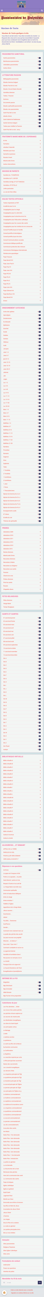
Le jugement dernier (9, 951)
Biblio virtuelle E (8, 774)
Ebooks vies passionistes (21, 109)
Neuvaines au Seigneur (10, 565)
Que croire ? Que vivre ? (10, 944)
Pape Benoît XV (8, 297)
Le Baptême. (7, 1054)
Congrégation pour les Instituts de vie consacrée (17, 226)
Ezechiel (21, 328)
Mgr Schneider (21, 989)
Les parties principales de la (11, 1229)
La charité (6, 961)
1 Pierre (21, 487)
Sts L (21, 695)
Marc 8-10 (21, 416)
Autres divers (21, 68)
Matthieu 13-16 (21, 436)
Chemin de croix (8, 576)
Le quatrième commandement (12, 1111)
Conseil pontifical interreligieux (12, 233)
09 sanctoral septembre (21, 645)
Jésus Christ (7, 1212)
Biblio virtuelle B (8, 764)
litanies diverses (8, 552)
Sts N (21, 702)
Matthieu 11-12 (21, 433)
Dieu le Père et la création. (11, 1223)
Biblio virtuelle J (8, 791)
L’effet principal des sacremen (12, 1060)
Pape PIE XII (7, 273)
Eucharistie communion (10, 1047)
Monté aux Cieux (8, 1199)
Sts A (21, 658)
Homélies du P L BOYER (10, 178)
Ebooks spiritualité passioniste (21, 106)
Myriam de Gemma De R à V (21, 507)
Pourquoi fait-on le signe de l (11, 964)
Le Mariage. (6, 1030)
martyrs (21, 749)
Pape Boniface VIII (9, 294)
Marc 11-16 (21, 419)
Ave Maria (6, 1131)
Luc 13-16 (21, 399)
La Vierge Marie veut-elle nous (12, 887)
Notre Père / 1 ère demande (11, 1155)
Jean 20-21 (21, 369)
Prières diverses (8, 579)
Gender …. (6, 927)
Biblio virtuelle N (8, 801)
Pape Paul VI (7, 267)
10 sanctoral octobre (21, 648)
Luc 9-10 (21, 393)
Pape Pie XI (6, 277)
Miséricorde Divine (9, 161)
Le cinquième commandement (12, 1108)
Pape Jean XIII (7, 270)
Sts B (21, 662)
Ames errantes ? (8, 900)
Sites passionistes (9, 1243)
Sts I (21, 685)
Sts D (21, 668)
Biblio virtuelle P (8, 808)
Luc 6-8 (21, 389)
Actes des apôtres (21, 311)
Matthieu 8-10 (21, 430)
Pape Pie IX (6, 284)
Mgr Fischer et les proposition (12, 996)
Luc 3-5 (21, 386)
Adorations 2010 (8, 535)
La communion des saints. (11, 1179)
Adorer (5, 917)
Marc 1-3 (21, 409)
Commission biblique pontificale (13, 243)
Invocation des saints (9, 1128)
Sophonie (21, 463)
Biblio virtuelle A (8, 760)
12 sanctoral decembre (21, 655)
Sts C (21, 665)
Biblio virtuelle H (8, 784)
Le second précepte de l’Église (12, 1084)
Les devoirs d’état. (8, 1071)
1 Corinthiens (21, 477)
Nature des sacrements (10, 1064)
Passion (5, 572)
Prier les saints (7, 582)
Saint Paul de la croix (21, 112)
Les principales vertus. (10, 1027)
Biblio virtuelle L (8, 794)
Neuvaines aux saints (9, 569)
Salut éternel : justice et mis (11, 880)
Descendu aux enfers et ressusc (13, 1202)
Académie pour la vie (9, 206)
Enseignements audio (21, 511)
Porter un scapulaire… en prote (12, 877)
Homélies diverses (21, 92)
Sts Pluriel (21, 746)
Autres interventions (9, 164)
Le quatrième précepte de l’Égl (12, 1077)
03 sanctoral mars (21, 624)
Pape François (7, 257)
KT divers (21, 514)
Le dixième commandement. (11, 1094)
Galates (21, 335)
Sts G (21, 678)
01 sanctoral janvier (21, 618)
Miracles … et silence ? (10, 941)
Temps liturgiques (8, 607)
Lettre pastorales (8, 188)
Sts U (21, 726)
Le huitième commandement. (12, 1098)
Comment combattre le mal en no (13, 947)
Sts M (21, 699)
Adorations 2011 (8, 538)
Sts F (21, 675)
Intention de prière (8, 1271)
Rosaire (5, 586)
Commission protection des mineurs (14, 247)
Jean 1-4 (21, 352)
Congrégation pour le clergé (11, 209)
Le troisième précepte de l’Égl (12, 1081)
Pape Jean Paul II (8, 263)
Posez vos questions (9, 1268)
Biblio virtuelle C (8, 767)
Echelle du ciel (21, 517)
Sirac (21, 460)
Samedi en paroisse (9, 154)
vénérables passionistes (21, 64)
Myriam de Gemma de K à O (21, 501)
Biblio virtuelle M (8, 797)
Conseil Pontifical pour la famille (13, 230)
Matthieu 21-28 (21, 443)
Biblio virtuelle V (8, 824)
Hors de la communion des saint (13, 1175)
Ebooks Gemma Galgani (21, 82)
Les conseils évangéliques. (11, 1067)
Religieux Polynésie (9, 1247)
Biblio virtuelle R (8, 814)
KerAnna (21, 99)
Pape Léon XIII (7, 287)
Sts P (21, 709)
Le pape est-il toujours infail (11, 873)
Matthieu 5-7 (21, 426)
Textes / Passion (21, 96)
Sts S (21, 719)
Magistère (21, 982)
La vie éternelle (7, 1165)
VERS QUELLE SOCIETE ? (21, 859)
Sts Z (21, 743)
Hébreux (21, 342)
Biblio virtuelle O (8, 804)
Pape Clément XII (8, 290)
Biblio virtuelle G (8, 780)
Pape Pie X (6, 280)
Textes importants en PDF (11, 203)
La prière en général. (9, 1162)
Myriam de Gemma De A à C (21, 494)
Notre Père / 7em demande (11, 1135)
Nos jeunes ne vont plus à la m (12, 958)
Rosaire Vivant (7, 157)
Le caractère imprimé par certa (12, 1057)
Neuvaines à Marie (9, 562)
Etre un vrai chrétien (9, 1233)
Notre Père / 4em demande (11, 1145)
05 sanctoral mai (21, 631)
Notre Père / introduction (10, 1158)
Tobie (21, 467)
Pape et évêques (8, 1182)
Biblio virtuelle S (8, 818)
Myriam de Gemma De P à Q (21, 504)
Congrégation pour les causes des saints (15, 223)
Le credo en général (9, 1226)
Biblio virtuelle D (8, 770)
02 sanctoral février (21, 621)
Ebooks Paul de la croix (21, 85)
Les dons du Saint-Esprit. (10, 1023)
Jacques (21, 349)
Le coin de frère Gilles (9, 192)
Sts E (21, 672)
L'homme (6, 1216)
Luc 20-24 (21, 406)
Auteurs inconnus (8, 834)
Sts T (21, 722)
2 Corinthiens (21, 480)
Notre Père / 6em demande (11, 1138)
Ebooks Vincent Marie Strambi (21, 89)
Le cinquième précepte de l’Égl (12, 1074)
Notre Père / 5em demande (11, 1141)
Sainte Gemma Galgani (21, 123)
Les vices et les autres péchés (12, 1010)
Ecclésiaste (21, 322)
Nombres (21, 447)
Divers (5, 301)
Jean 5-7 (21, 355)
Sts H (21, 682)
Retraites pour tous (9, 150)
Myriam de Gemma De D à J (21, 497)
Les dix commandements (11, 1125)
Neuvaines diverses (9, 559)
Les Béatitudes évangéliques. (12, 1020)
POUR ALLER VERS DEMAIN (21, 856)
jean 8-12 (21, 359)
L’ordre (5, 1033)
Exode (21, 332)
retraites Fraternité (8, 147)
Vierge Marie (7, 603)
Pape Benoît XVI (8, 260)
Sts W (21, 732)
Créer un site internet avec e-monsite (22, 1290)
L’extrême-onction (8, 1037)
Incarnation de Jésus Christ (11, 1209)
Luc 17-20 (21, 403)
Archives (21, 870)
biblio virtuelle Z (8, 831)
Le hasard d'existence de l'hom (12, 968)
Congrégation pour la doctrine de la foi (14, 216)
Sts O (21, 705)
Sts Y (21, 739)
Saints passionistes (21, 58)
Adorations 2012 (8, 542)
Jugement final (7, 1195)
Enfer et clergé (7, 897)
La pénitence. (7, 1040)
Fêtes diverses (7, 600)
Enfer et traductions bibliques (12, 893)
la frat (5, 140)
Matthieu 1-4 (21, 423)
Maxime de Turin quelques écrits (15, 33)
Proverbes (21, 450)
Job (21, 376)
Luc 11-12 (21, 396)
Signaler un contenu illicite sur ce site (22, 1293)
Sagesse (21, 457)
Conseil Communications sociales (13, 240)
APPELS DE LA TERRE (21, 849)
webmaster (6, 1265)
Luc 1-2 (21, 382)
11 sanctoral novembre (21, 651)
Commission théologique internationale (15, 250)
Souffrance (6, 924)
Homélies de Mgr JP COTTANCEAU (13, 182)
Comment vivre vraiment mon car (13, 931)
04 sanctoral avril (21, 628)
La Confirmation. (8, 1050)
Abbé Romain (21, 992)
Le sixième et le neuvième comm (13, 1104)
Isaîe (21, 345)
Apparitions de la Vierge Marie (12, 907)
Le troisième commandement (12, 1114)
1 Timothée (21, 470)
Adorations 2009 (8, 532)
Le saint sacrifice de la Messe (12, 1044)
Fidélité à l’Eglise (8, 904)
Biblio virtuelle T (8, 821)
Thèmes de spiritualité (21, 521)
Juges (21, 379)
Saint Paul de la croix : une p (11, 129)
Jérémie (21, 372)
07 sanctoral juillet (21, 638)
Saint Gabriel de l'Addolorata (21, 119)
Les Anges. (6, 1219)
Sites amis (6, 1254)
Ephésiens (21, 325)
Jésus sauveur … (8, 910)
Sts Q (21, 712)
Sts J (21, 689)
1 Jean (21, 484)
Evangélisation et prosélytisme (12, 971)
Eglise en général (8, 1189)
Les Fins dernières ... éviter (11, 1006)
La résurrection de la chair (11, 1169)
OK (40, 1282)
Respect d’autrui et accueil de (12, 883)
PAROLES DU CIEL (21, 852)
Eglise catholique (8, 1185)
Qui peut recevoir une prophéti (12, 937)
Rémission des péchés (10, 1172)
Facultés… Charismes (9, 920)
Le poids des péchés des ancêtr (13, 934)
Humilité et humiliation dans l (12, 954)
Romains (21, 453)
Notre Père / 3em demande (11, 1148)
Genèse (21, 338)
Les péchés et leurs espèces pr (12, 1013)
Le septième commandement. (12, 1101)
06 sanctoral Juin (21, 635)
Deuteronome (21, 318)
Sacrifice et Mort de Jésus (11, 1206)
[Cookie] (4, 1292)
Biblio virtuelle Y (8, 828)
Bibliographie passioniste (21, 79)
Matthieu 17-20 (21, 440)
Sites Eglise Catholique (10, 1250)
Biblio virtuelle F (8, 777)
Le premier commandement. (11, 1121)
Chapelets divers (8, 589)
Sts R (21, 716)
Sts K (21, 692)
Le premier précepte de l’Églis (12, 1087)
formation (6, 144)
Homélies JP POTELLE (10, 185)
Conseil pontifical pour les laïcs (12, 236)
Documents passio (21, 102)
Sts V (21, 729)
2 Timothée (21, 473)
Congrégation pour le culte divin (12, 213)
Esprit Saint (6, 1192)
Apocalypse (21, 315)
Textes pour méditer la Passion (21, 126)
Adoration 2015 (7, 549)
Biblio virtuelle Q (8, 811)
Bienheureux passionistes (21, 61)
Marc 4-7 (21, 413)
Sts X (21, 736)
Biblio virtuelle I (7, 787)
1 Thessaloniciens (21, 490)
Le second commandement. (11, 1118)
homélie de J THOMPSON (11, 175)
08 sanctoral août (21, 641)
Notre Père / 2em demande (11, 1152)
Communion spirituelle (10, 890)
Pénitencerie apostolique (10, 253)
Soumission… (7, 914)
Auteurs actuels (8, 838)
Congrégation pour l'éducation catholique (15, 219)
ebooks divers (21, 116)
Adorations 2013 (8, 545)
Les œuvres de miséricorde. (11, 1017)
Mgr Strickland (21, 985)
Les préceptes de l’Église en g (12, 1091)
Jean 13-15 (21, 362)
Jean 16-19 (21, 365)
